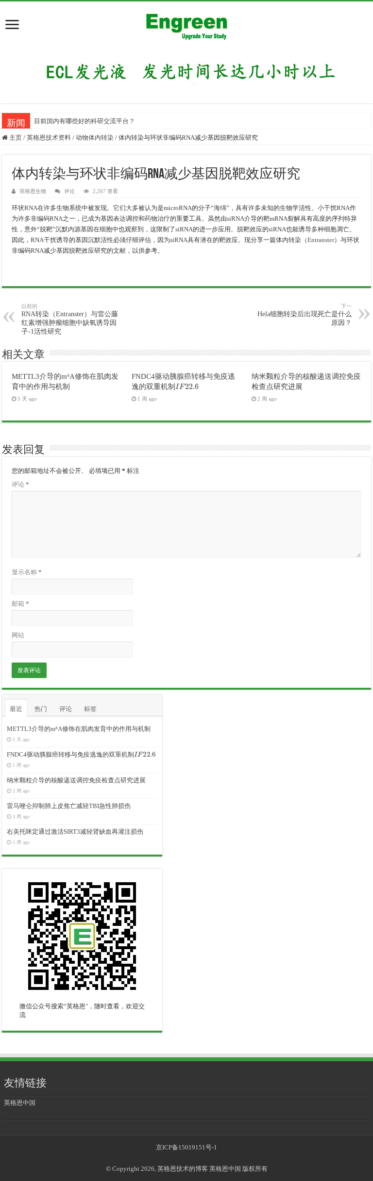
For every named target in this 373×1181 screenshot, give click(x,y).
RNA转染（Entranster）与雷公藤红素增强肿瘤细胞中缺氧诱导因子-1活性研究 (69, 319)
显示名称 (27, 572)
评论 (69, 191)
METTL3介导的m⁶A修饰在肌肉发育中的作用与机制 (79, 728)
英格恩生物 (32, 191)
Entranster (320, 239)
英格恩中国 (19, 1102)
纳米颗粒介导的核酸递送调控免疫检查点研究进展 (76, 780)
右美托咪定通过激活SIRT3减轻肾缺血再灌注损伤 (75, 831)
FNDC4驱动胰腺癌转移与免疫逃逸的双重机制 (80, 754)
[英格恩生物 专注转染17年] (186, 71)
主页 (15, 137)
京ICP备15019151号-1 (186, 1147)
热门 (40, 708)
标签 (90, 708)
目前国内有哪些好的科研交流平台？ (84, 121)
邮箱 (20, 603)
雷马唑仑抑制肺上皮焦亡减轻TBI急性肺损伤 (69, 805)
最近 (16, 708)
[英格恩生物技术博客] (186, 23)
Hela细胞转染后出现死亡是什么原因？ (304, 314)
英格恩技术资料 (49, 137)
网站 (18, 635)
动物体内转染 (95, 137)
